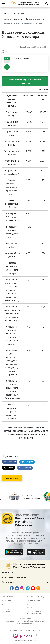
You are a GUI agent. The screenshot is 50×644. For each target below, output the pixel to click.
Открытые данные (9, 605)
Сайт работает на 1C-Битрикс (25, 640)
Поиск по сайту (7, 597)
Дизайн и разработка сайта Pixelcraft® (25, 630)
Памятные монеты (34, 601)
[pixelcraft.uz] (25, 636)
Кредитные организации (36, 597)
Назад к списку (12, 478)
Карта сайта (6, 601)
